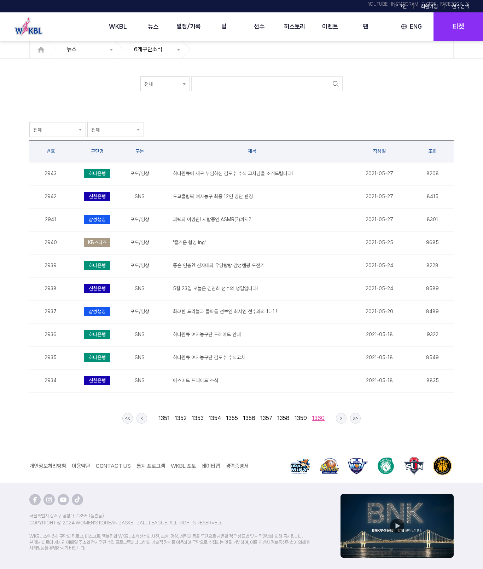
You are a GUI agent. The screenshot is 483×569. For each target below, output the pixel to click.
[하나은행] (385, 460)
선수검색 (460, 6)
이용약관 (81, 466)
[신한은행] (329, 460)
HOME (43, 49)
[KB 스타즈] (442, 460)
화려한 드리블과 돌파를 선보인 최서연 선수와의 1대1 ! (225, 311)
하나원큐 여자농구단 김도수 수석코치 (209, 357)
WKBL (118, 26)
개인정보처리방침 (47, 466)
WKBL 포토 (183, 466)
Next (341, 418)
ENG (416, 26)
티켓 (458, 26)
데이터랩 (211, 466)
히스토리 (294, 26)
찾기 (335, 83)
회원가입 (429, 6)
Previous (141, 418)
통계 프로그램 (150, 466)
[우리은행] (357, 460)
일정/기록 (188, 26)
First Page (127, 418)
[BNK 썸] (414, 460)
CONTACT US (113, 466)
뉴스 (153, 26)
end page (355, 418)
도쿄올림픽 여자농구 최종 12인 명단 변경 (213, 196)
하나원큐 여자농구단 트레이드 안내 (207, 334)
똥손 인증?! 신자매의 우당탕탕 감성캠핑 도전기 (218, 265)
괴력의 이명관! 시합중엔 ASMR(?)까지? (212, 219)
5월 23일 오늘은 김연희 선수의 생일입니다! (215, 288)
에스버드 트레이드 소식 (195, 380)
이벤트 (330, 26)
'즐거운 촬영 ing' (189, 242)
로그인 (400, 6)
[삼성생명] (301, 460)
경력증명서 (237, 466)
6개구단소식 (148, 49)
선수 (259, 26)
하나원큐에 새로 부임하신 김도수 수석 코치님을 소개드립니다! (233, 173)
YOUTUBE (378, 4)
